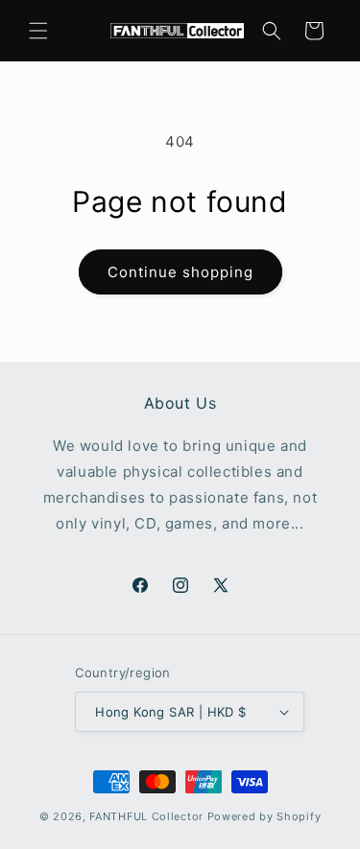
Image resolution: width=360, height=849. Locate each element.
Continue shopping (180, 272)
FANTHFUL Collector (146, 816)
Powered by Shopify (264, 816)
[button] (38, 31)
